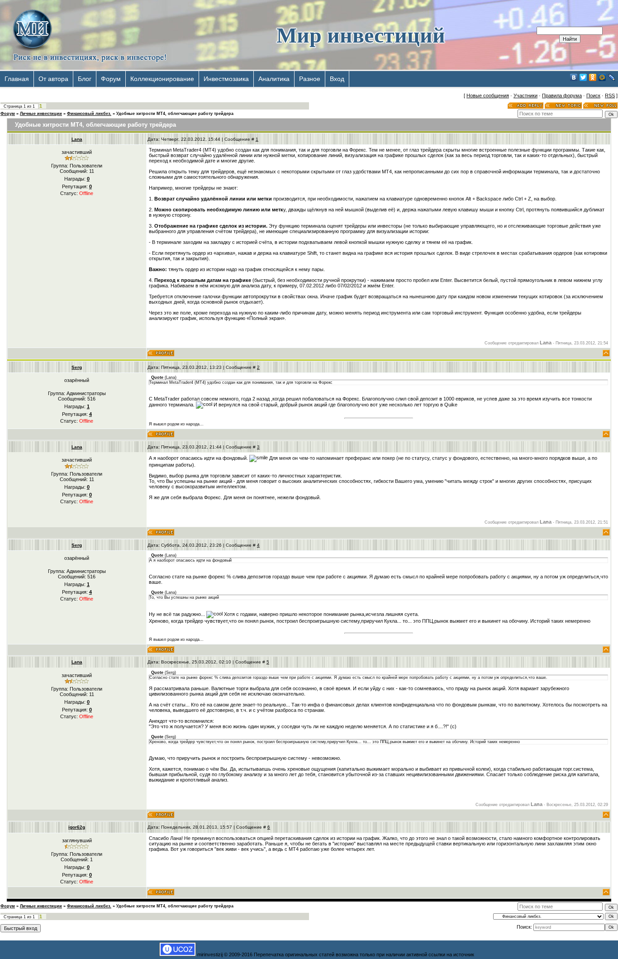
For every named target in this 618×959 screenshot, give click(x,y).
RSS (610, 95)
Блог (84, 78)
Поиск (593, 95)
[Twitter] (583, 77)
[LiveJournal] (612, 77)
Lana (76, 139)
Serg (76, 367)
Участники (525, 95)
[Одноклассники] (593, 77)
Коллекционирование (162, 78)
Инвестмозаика (226, 78)
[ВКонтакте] (574, 77)
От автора (53, 78)
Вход (337, 78)
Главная (17, 78)
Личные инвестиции (41, 113)
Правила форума (562, 95)
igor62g (76, 827)
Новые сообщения (487, 95)
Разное (309, 78)
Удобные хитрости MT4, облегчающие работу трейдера (174, 113)
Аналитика (274, 78)
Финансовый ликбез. (89, 113)
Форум (111, 78)
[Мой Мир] (602, 77)
